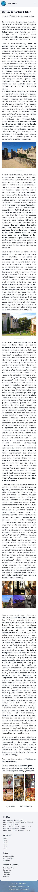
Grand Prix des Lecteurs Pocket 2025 (17, 826)
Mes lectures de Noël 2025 (13, 820)
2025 (5, 838)
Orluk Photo (22, 883)
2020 (5, 849)
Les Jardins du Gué (10, 824)
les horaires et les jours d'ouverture (20, 205)
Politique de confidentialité (19, 889)
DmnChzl (25, 886)
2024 (5, 840)
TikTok (7, 27)
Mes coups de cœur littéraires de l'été (18, 822)
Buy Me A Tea (8, 868)
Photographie (8, 856)
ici (26, 116)
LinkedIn (6, 876)
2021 (5, 847)
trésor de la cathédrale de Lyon (19, 637)
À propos (6, 860)
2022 (5, 844)
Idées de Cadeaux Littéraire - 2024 (16, 831)
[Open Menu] (35, 3)
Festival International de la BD (14, 829)
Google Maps (8, 858)
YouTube (6, 874)
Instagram (31, 24)
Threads (6, 872)
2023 (5, 842)
